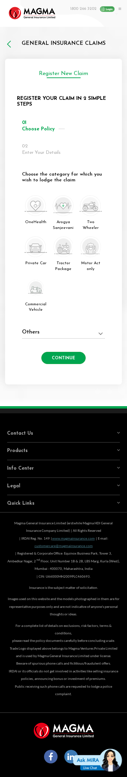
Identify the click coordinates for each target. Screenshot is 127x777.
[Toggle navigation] (119, 8)
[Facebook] (51, 756)
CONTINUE (63, 358)
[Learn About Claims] (116, 21)
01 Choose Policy (38, 126)
